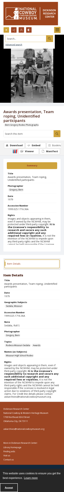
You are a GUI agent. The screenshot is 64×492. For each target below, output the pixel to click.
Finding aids (9, 451)
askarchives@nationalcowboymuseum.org (23, 429)
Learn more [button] (31, 478)
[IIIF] (15, 151)
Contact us (8, 459)
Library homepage (12, 447)
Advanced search (13, 44)
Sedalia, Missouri (14, 306)
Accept (9, 487)
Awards (36, 345)
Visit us (6, 455)
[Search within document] (57, 133)
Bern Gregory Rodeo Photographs (21, 124)
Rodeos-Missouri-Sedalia (18, 345)
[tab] (32, 165)
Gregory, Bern (16, 189)
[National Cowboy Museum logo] (30, 13)
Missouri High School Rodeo (19, 355)
